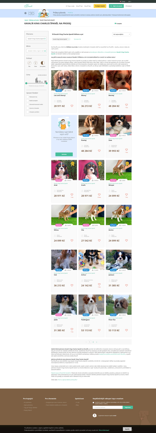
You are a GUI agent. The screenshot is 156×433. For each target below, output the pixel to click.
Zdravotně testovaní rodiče (36, 104)
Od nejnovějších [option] (118, 34)
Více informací (104, 430)
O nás (77, 402)
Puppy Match (28, 410)
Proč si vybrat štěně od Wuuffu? (67, 380)
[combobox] (36, 38)
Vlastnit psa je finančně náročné (61, 373)
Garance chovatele (34, 108)
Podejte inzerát (100, 6)
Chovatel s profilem (34, 112)
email (114, 415)
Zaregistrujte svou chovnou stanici (56, 402)
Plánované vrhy (33, 97)
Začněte (64, 154)
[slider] (26, 83)
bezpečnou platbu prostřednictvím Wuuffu (112, 354)
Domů (26, 20)
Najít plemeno (28, 405)
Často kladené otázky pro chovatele (56, 405)
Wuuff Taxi (79, 6)
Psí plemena (27, 402)
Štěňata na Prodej (34, 20)
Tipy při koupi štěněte (30, 407)
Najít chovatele (117, 6)
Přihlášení (129, 6)
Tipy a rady (71, 6)
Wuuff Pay (87, 6)
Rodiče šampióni (33, 100)
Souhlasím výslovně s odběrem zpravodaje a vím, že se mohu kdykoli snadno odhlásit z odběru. (112, 403)
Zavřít (127, 429)
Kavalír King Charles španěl (60, 39)
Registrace (128, 407)
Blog (77, 405)
